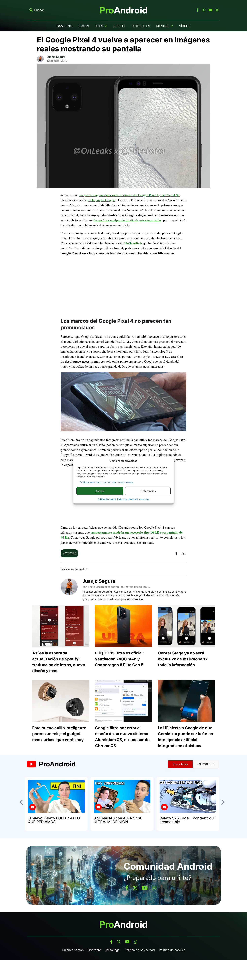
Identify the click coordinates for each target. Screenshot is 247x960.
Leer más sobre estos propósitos (118, 482)
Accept (100, 491)
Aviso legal (144, 499)
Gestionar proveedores (90, 482)
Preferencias (148, 491)
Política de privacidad (127, 499)
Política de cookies (107, 499)
